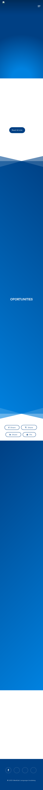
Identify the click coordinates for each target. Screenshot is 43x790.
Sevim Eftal (16, 122)
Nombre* (11, 599)
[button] (39, 6)
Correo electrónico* (15, 608)
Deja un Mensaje (13, 617)
